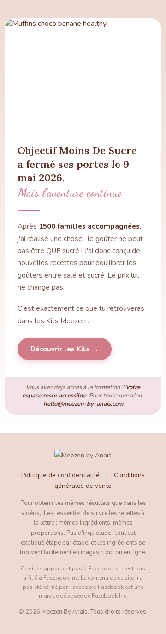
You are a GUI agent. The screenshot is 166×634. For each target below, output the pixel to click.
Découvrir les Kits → (64, 349)
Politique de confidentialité (60, 475)
